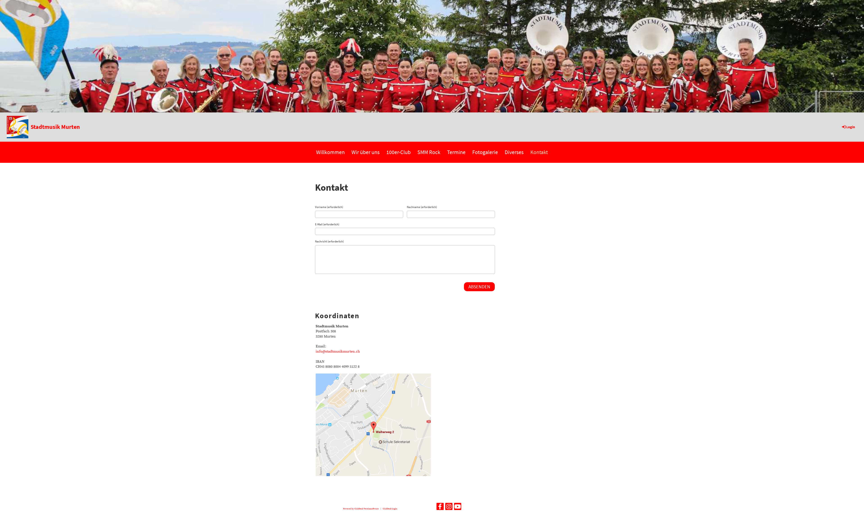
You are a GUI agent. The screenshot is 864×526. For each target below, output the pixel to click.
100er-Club (398, 152)
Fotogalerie (485, 152)
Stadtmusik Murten (55, 126)
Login (850, 127)
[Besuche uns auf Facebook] (440, 508)
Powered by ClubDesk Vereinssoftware (361, 508)
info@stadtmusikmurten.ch (338, 351)
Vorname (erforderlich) (329, 207)
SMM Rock (428, 152)
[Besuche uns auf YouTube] (457, 508)
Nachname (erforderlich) (422, 207)
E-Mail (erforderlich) (327, 224)
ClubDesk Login (390, 508)
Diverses (514, 152)
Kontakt (539, 152)
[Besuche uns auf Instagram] (448, 508)
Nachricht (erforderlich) (329, 241)
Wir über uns (365, 152)
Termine (456, 152)
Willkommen (330, 152)
